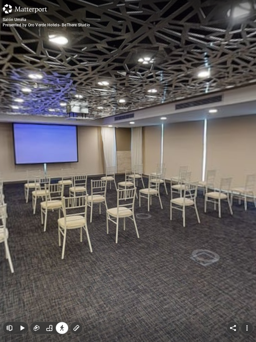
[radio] (36, 328)
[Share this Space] (233, 328)
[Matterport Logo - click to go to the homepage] (24, 9)
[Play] (22, 328)
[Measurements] (76, 328)
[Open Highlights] (9, 328)
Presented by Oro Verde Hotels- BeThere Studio (46, 25)
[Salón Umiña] (128, 171)
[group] (49, 328)
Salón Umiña (14, 19)
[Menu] (247, 328)
